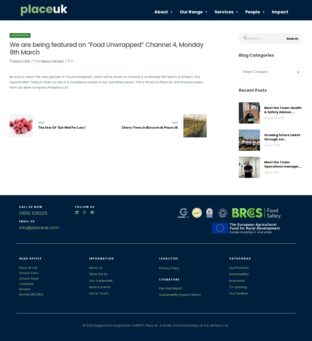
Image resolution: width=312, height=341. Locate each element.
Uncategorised (20, 35)
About (161, 12)
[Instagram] (84, 212)
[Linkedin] (77, 212)
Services (224, 12)
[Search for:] (270, 38)
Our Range (191, 12)
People (252, 12)
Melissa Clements (52, 61)
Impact (280, 12)
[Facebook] (92, 212)
